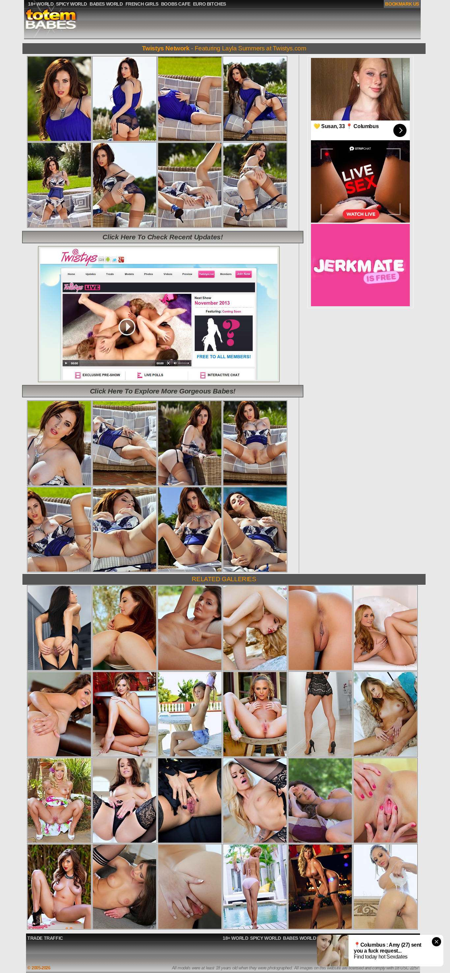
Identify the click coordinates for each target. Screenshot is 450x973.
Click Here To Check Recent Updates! (162, 237)
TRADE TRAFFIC (45, 938)
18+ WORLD (235, 938)
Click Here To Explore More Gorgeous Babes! (163, 391)
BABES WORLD (299, 938)
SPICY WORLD (265, 938)
